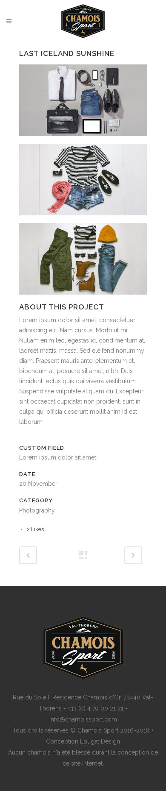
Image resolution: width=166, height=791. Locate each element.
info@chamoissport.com (83, 719)
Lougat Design (100, 741)
